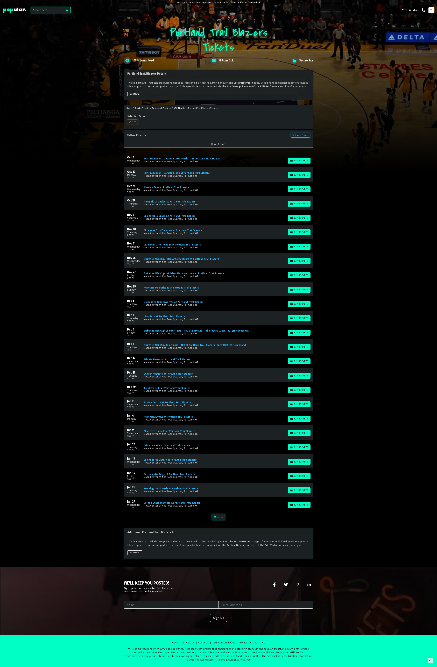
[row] (218, 160)
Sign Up (218, 618)
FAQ (263, 642)
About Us (203, 642)
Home (175, 642)
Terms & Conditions (223, 642)
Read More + (135, 94)
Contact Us (188, 642)
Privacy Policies (248, 642)
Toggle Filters (301, 135)
